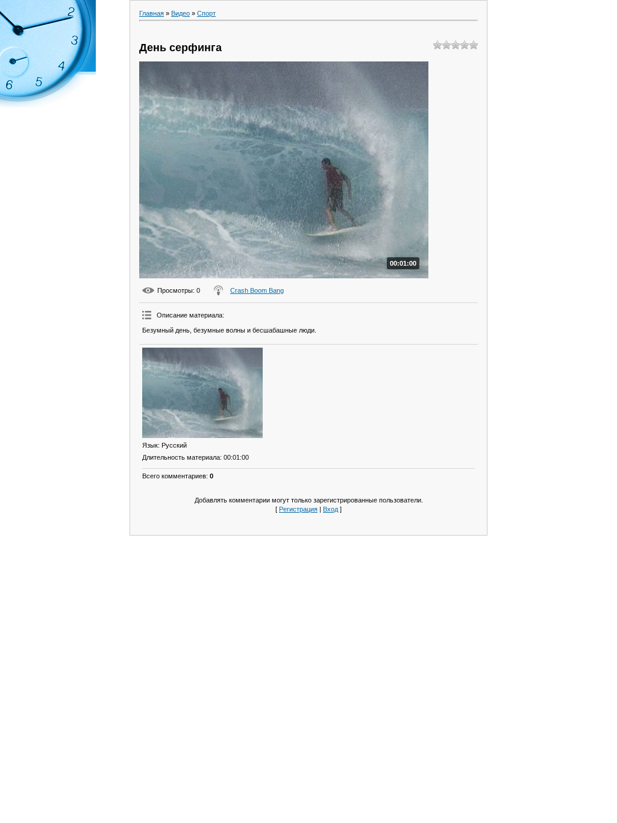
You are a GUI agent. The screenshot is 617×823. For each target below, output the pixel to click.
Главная (151, 13)
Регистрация (298, 509)
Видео (180, 13)
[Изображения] (202, 393)
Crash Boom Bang (257, 290)
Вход (330, 509)
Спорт (206, 13)
